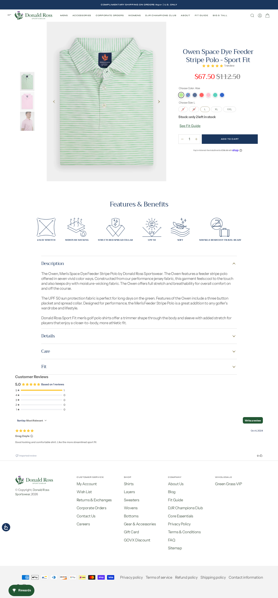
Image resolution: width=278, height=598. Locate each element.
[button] (11, 15)
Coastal (188, 95)
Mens (64, 15)
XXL (231, 109)
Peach (201, 95)
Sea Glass (215, 95)
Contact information (246, 577)
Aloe (181, 95)
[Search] (252, 15)
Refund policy (186, 577)
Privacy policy (131, 577)
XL (218, 109)
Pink (208, 95)
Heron (195, 95)
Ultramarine (222, 95)
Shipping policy (213, 577)
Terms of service (159, 577)
